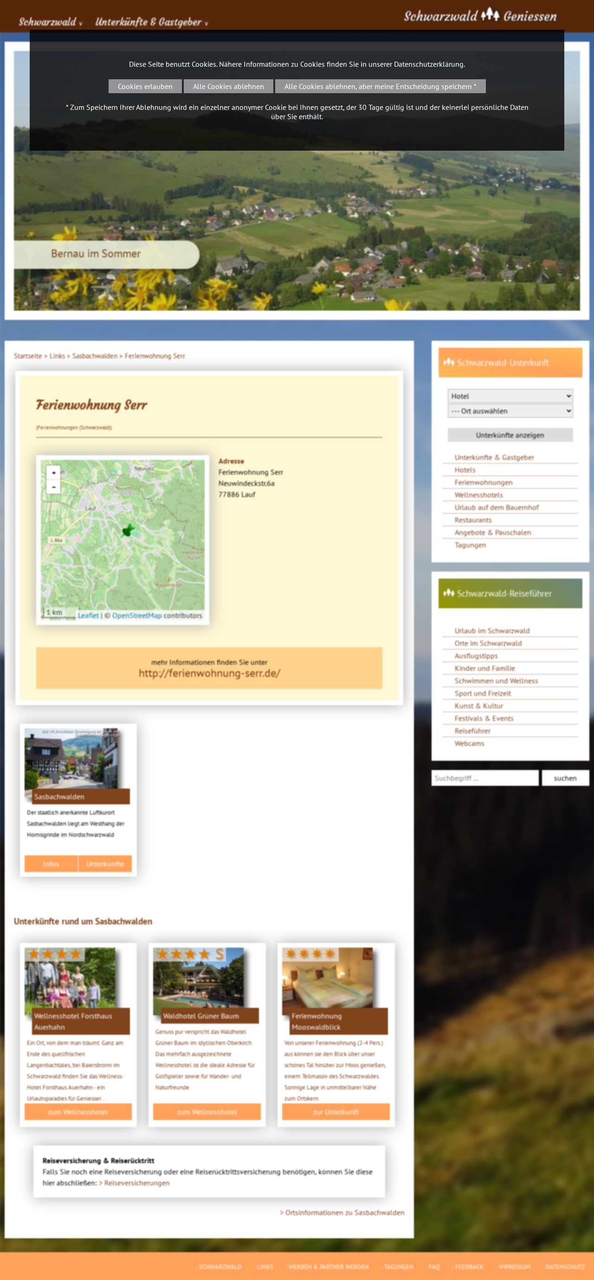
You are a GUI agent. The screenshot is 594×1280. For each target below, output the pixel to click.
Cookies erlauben (145, 86)
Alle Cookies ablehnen (228, 86)
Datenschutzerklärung (429, 64)
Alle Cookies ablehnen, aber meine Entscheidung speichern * (380, 86)
